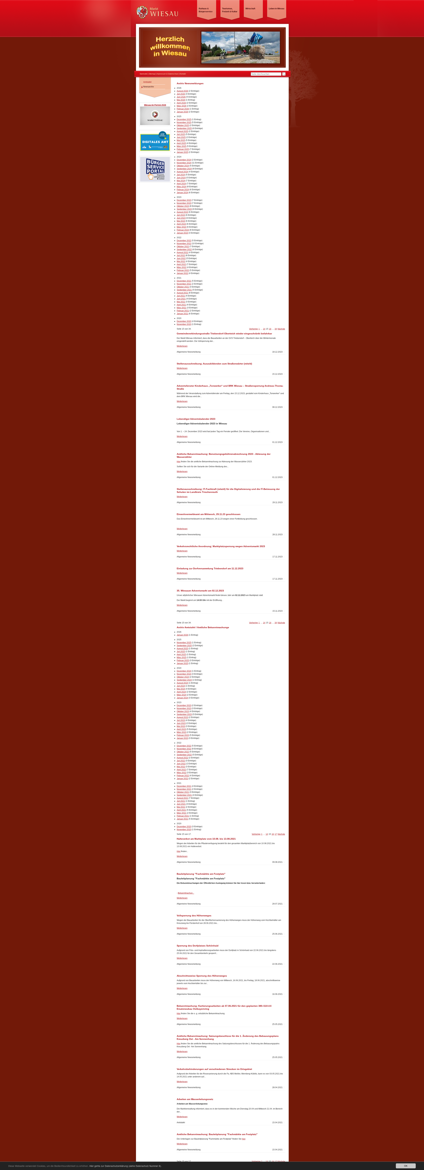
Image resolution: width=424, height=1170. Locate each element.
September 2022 (184, 249)
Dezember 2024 (184, 160)
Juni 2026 (181, 97)
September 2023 (184, 209)
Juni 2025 (181, 137)
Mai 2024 (181, 181)
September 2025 (184, 128)
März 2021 (181, 308)
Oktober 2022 (183, 246)
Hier (179, 461)
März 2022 (181, 267)
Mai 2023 (181, 221)
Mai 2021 (181, 302)
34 (276, 329)
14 (264, 329)
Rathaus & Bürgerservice (205, 10)
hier (243, 1139)
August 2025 (182, 131)
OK (405, 1165)
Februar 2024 (183, 189)
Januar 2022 (182, 273)
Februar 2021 (183, 311)
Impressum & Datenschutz (167, 74)
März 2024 (181, 186)
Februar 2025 (183, 149)
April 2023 (181, 224)
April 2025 (181, 143)
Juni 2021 (181, 299)
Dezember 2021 (184, 281)
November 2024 (184, 163)
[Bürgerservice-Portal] (155, 181)
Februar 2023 (183, 230)
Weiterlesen (182, 346)
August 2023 (182, 212)
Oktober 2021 (183, 287)
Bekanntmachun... (186, 893)
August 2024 (182, 172)
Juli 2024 (181, 175)
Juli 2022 (181, 255)
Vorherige (253, 329)
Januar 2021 (182, 314)
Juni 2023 (181, 218)
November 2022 (184, 243)
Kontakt (183, 74)
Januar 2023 (182, 233)
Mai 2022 (181, 261)
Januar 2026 (182, 112)
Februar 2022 (183, 270)
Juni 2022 (181, 258)
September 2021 (184, 290)
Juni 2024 (181, 178)
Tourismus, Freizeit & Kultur (229, 10)
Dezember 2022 (184, 240)
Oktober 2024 (183, 166)
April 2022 (181, 264)
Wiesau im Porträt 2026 (155, 105)
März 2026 (181, 106)
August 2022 (182, 252)
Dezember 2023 (184, 200)
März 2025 (181, 146)
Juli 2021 (181, 296)
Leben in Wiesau (276, 8)
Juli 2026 (181, 94)
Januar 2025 (182, 152)
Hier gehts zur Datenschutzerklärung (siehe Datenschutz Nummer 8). (125, 1166)
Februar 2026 (183, 109)
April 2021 (181, 305)
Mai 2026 (181, 100)
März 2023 (181, 227)
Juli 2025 (181, 134)
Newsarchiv (148, 87)
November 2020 (184, 324)
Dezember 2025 (184, 119)
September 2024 (184, 169)
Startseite (143, 74)
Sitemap (152, 74)
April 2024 (181, 183)
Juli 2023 (181, 215)
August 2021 (182, 293)
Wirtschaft (250, 8)
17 (276, 834)
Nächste (281, 329)
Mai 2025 (181, 140)
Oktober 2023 (183, 206)
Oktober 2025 (183, 125)
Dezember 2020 (184, 321)
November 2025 (184, 122)
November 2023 (184, 203)
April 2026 (181, 103)
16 (270, 329)
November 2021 (184, 284)
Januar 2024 (182, 192)
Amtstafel (147, 82)
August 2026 (182, 91)
